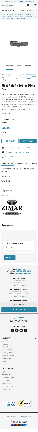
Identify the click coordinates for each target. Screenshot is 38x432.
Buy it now (28, 141)
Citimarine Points (7, 378)
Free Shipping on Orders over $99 (17, 148)
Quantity (4, 132)
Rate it (10, 258)
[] (28, 5)
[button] (2, 5)
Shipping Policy (7, 350)
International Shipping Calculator (17, 152)
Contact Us (33, 10)
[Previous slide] (3, 65)
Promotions (5, 10)
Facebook (12, 330)
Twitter (17, 330)
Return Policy (10, 156)
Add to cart (10, 141)
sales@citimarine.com (28, 1)
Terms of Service (7, 356)
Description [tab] (8, 163)
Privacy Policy (6, 359)
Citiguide (4, 344)
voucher (34, 76)
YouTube (21, 330)
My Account (5, 375)
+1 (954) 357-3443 (19, 296)
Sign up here (19, 304)
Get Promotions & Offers (19, 300)
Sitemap (4, 362)
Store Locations (7, 386)
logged (28, 78)
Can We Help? (19, 310)
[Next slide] (34, 65)
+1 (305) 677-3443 (19, 285)
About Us (13, 10)
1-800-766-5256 (10, 1)
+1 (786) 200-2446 (23, 271)
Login (3, 372)
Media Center (6, 383)
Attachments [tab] (22, 163)
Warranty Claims (7, 353)
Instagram (25, 330)
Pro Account (6, 381)
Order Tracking (23, 10)
